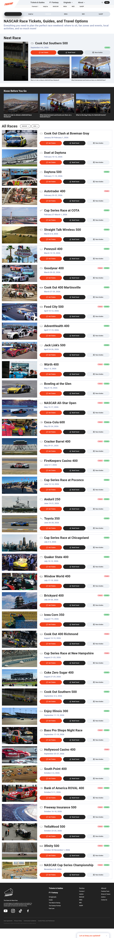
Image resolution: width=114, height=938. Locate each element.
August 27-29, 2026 (52, 677)
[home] (8, 3)
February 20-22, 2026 (53, 195)
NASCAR (55, 6)
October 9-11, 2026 (52, 792)
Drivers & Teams (105, 894)
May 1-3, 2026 (50, 369)
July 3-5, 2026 (50, 542)
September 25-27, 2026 (54, 754)
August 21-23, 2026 (52, 657)
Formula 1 (35, 6)
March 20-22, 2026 (52, 272)
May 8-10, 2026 (50, 388)
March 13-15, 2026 (52, 253)
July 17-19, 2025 (51, 580)
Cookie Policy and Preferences (46, 921)
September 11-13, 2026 (54, 715)
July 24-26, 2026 (51, 600)
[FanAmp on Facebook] (28, 911)
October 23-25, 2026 (53, 831)
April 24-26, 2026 (51, 349)
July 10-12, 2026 (51, 561)
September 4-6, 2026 (53, 696)
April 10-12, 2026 (51, 311)
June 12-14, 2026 (51, 484)
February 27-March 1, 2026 (55, 215)
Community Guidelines (30, 921)
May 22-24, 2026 (51, 426)
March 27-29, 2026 (52, 292)
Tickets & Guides (37, 2)
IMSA (65, 6)
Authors (103, 897)
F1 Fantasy (54, 2)
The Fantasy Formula (55, 905)
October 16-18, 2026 (53, 811)
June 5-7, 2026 (50, 465)
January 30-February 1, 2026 (56, 137)
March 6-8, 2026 (51, 234)
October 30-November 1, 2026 (57, 850)
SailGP (82, 6)
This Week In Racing (54, 903)
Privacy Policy (18, 921)
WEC (73, 6)
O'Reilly (107, 47)
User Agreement (8, 921)
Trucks (106, 191)
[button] (68, 2)
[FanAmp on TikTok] (20, 911)
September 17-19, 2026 (54, 734)
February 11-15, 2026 (53, 176)
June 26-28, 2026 (51, 523)
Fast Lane (51, 908)
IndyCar (45, 6)
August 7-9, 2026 (51, 619)
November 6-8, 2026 (52, 869)
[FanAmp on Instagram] (13, 911)
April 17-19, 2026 (51, 330)
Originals (52, 897)
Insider (51, 900)
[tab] (13, 14)
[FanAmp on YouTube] (5, 911)
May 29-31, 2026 (51, 446)
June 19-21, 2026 (51, 503)
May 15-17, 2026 (51, 407)
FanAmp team (105, 891)
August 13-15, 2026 (52, 638)
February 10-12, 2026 (53, 157)
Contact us (104, 900)
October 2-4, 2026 (52, 773)
